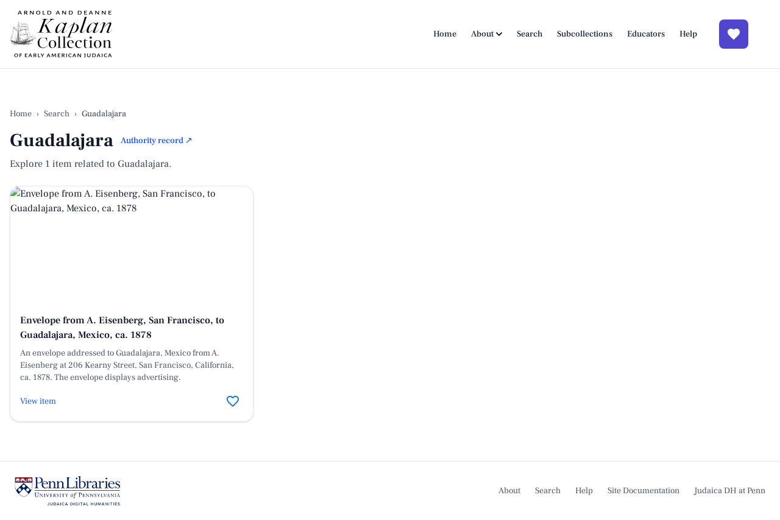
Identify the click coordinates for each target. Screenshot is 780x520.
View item (38, 401)
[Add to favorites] (232, 401)
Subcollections (584, 34)
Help (688, 34)
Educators (646, 34)
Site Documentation (643, 490)
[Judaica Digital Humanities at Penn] (67, 490)
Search (529, 34)
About (482, 34)
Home (444, 34)
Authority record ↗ (157, 140)
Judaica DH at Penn (729, 490)
